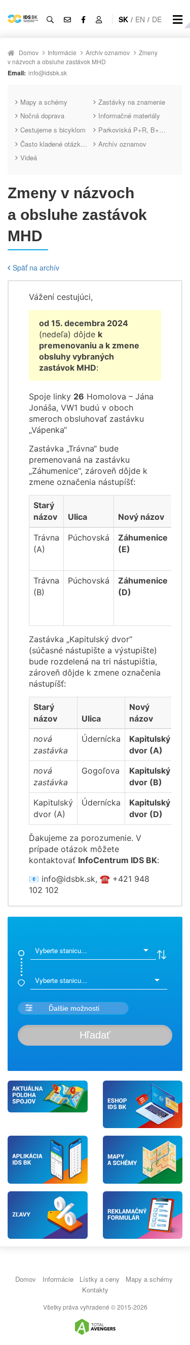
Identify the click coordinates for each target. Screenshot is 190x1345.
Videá (28, 157)
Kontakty (95, 1289)
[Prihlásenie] (99, 19)
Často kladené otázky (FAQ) (56, 144)
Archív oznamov (108, 52)
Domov (29, 52)
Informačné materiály (129, 115)
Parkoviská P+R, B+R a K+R (134, 129)
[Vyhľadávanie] (50, 19)
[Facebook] (83, 19)
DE (157, 19)
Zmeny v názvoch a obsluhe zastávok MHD (83, 56)
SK (123, 19)
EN (140, 19)
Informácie (62, 52)
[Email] (67, 19)
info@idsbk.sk (47, 72)
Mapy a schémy (43, 102)
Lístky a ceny (100, 1279)
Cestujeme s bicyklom (53, 129)
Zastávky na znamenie (131, 102)
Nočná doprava (42, 115)
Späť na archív (36, 267)
